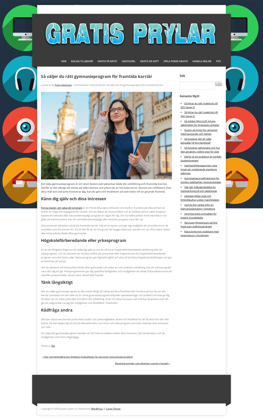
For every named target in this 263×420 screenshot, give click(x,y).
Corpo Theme (113, 408)
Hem (63, 61)
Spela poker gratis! (175, 61)
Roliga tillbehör (82, 61)
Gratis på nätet (107, 61)
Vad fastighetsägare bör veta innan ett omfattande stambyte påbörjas (199, 169)
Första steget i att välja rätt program (61, 208)
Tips (218, 61)
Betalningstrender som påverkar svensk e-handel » (142, 363)
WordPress (97, 408)
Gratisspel (129, 61)
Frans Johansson (63, 85)
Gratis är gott (149, 61)
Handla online (202, 61)
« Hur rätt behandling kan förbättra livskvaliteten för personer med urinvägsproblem (88, 356)
